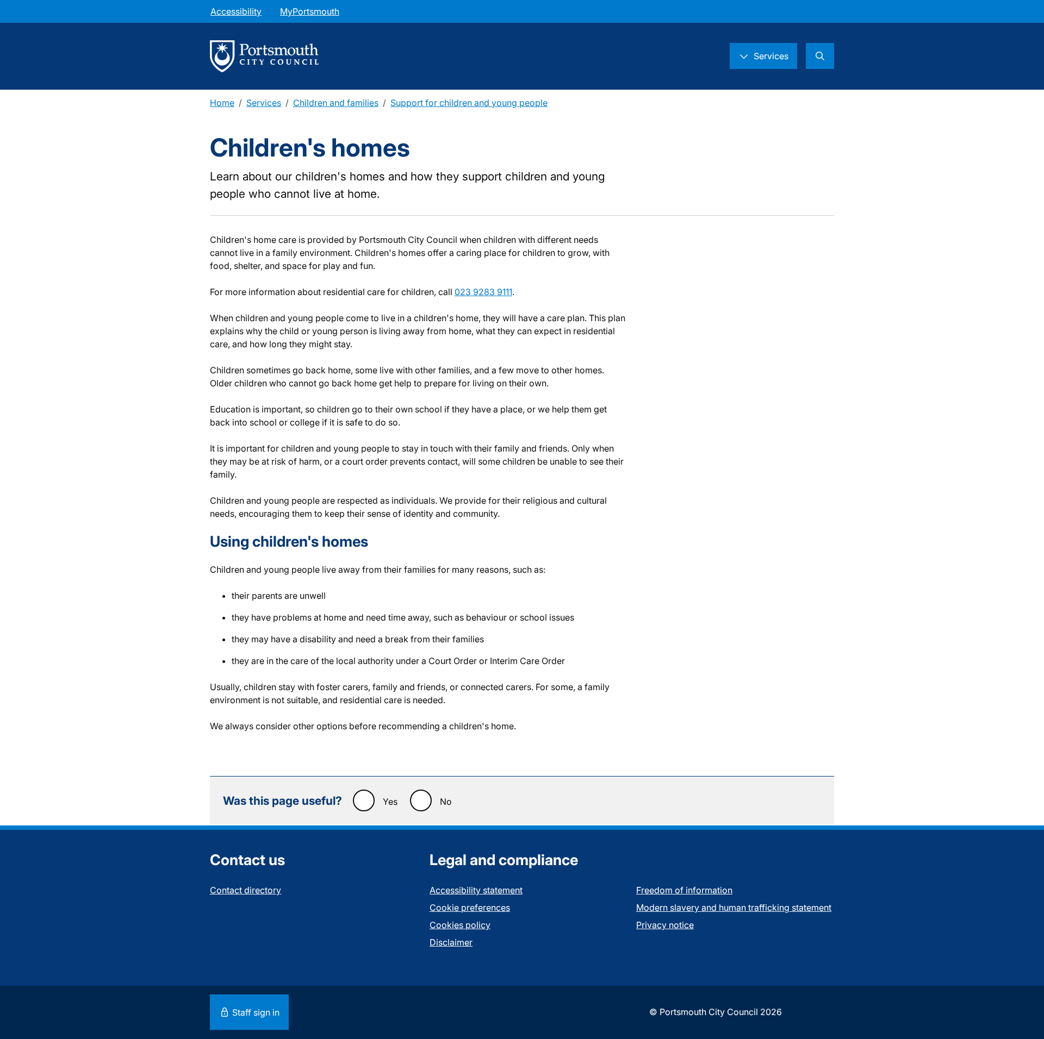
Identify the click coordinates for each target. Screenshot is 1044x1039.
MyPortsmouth (309, 11)
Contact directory (245, 890)
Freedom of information (684, 890)
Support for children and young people (469, 102)
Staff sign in (254, 1012)
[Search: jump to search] (820, 56)
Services (263, 102)
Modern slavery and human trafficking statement (733, 907)
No (446, 801)
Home (222, 102)
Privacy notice (665, 924)
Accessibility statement (476, 890)
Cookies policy (460, 924)
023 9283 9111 (483, 291)
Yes (390, 801)
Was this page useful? (282, 801)
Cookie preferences (470, 907)
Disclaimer (451, 942)
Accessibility (236, 11)
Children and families (335, 102)
